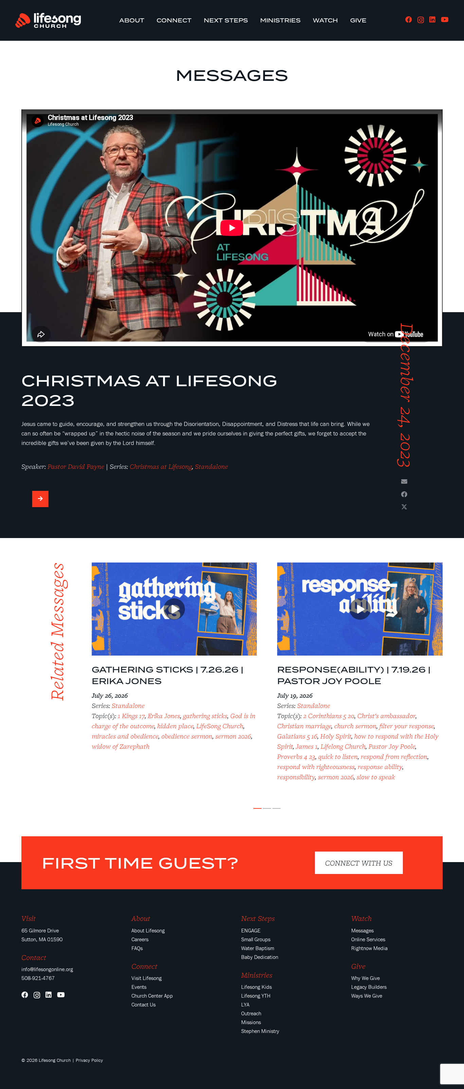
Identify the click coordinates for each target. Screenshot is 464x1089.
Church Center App (152, 995)
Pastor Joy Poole (392, 746)
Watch (361, 918)
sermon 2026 (233, 736)
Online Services (368, 939)
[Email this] (404, 481)
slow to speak (376, 776)
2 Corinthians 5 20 (328, 715)
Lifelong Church (343, 746)
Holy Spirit (335, 736)
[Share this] (404, 494)
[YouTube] (445, 19)
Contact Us (143, 1004)
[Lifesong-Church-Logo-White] (48, 20)
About (140, 918)
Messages (232, 75)
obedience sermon (186, 736)
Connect (144, 966)
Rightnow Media (369, 948)
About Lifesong (148, 930)
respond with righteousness (316, 766)
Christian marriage (304, 725)
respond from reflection (394, 756)
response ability (380, 766)
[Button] (40, 499)
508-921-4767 (38, 978)
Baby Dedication (259, 956)
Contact (33, 957)
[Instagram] (420, 20)
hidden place (175, 725)
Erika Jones (164, 715)
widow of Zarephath (120, 746)
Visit (28, 918)
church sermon (355, 725)
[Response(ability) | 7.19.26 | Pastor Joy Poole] (360, 567)
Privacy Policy (89, 1060)
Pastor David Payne (76, 466)
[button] (257, 808)
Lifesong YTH (255, 995)
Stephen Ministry (260, 1031)
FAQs (137, 948)
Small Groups (255, 939)
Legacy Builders (369, 986)
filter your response (406, 725)
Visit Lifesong (146, 978)
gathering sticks (205, 715)
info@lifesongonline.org (47, 969)
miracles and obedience (125, 736)
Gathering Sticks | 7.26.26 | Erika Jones (167, 675)
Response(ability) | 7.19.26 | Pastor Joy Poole (353, 675)
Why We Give (365, 978)
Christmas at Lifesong (161, 466)
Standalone (211, 466)
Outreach (251, 1013)
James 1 (307, 746)
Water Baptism (257, 948)
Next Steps (258, 918)
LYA (245, 1004)
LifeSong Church (219, 725)
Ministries (256, 975)
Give (358, 966)
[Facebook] (408, 19)
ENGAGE (251, 930)
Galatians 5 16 (297, 736)
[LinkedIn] (432, 19)
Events (138, 986)
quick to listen (338, 756)
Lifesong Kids (256, 986)
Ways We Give (366, 995)
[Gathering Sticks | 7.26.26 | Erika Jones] (174, 567)
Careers (139, 939)
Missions (251, 1022)
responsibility (296, 776)
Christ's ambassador (386, 715)
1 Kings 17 (131, 715)
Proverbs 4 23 (296, 756)
